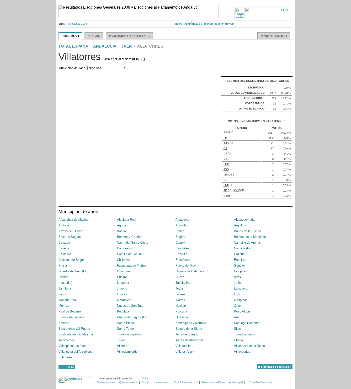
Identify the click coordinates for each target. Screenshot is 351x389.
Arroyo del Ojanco (70, 231)
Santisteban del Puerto (74, 328)
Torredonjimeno (244, 334)
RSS (145, 378)
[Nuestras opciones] (163, 382)
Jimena (122, 288)
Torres (121, 340)
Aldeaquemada (244, 219)
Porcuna (181, 311)
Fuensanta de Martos (131, 265)
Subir (71, 367)
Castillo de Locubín (130, 254)
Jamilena (64, 288)
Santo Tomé (125, 328)
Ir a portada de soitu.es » (274, 366)
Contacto (147, 382)
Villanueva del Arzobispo (75, 351)
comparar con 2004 (274, 36)
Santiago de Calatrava (191, 323)
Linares (122, 294)
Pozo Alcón (242, 311)
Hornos (63, 277)
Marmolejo (124, 300)
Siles (237, 328)
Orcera (238, 305)
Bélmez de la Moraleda (250, 237)
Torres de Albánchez (190, 340)
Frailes (63, 265)
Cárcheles (182, 248)
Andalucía (105, 46)
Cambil (180, 242)
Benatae (64, 242)
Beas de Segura (69, 237)
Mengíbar (240, 300)
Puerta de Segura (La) (132, 317)
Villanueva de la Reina (249, 346)
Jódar (179, 288)
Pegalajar (123, 311)
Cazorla (239, 254)
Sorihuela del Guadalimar (75, 334)
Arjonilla (181, 225)
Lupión (238, 294)
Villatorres (65, 357)
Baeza (121, 231)
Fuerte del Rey (186, 265)
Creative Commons (261, 382)
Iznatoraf (123, 283)
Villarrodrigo (242, 351)
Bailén (180, 231)
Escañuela (183, 260)
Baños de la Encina (247, 231)
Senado (94, 36)
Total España (73, 46)
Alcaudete (182, 219)
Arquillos (240, 225)
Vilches (122, 346)
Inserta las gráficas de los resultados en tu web (204, 23)
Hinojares (240, 271)
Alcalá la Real (126, 219)
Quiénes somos (128, 382)
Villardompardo (127, 351)
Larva (62, 294)
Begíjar (180, 237)
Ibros (237, 277)
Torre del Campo (187, 334)
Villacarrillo (183, 346)
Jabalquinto (183, 283)
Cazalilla (181, 254)
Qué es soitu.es (106, 382)
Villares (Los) (185, 351)
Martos (180, 300)
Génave (239, 265)
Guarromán (124, 271)
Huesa (180, 277)
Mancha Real (67, 300)
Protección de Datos (213, 382)
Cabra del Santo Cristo (132, 242)
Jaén (126, 46)
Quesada (182, 317)
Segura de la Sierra (189, 328)
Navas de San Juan (130, 305)
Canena (63, 248)
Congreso (70, 36)
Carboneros (125, 248)
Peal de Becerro (69, 311)
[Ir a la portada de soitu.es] (262, 17)
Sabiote (63, 323)
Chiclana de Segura (71, 260)
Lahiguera (240, 288)
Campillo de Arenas (247, 242)
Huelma (122, 277)
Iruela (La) (65, 283)
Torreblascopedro (129, 334)
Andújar (63, 225)
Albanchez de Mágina (73, 219)
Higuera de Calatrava (190, 271)
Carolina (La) (242, 248)
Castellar (64, 254)
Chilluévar (124, 260)
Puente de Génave (71, 317)
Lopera (180, 294)
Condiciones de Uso (185, 382)
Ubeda (238, 340)
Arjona (121, 225)
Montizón (64, 305)
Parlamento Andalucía (129, 36)
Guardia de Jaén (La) (72, 271)
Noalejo (181, 305)
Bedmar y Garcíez (129, 237)
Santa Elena (125, 323)
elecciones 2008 (77, 23)
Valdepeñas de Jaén (72, 346)
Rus (236, 317)
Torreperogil (66, 340)
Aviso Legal (236, 382)
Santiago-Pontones (247, 323)
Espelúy (239, 260)
